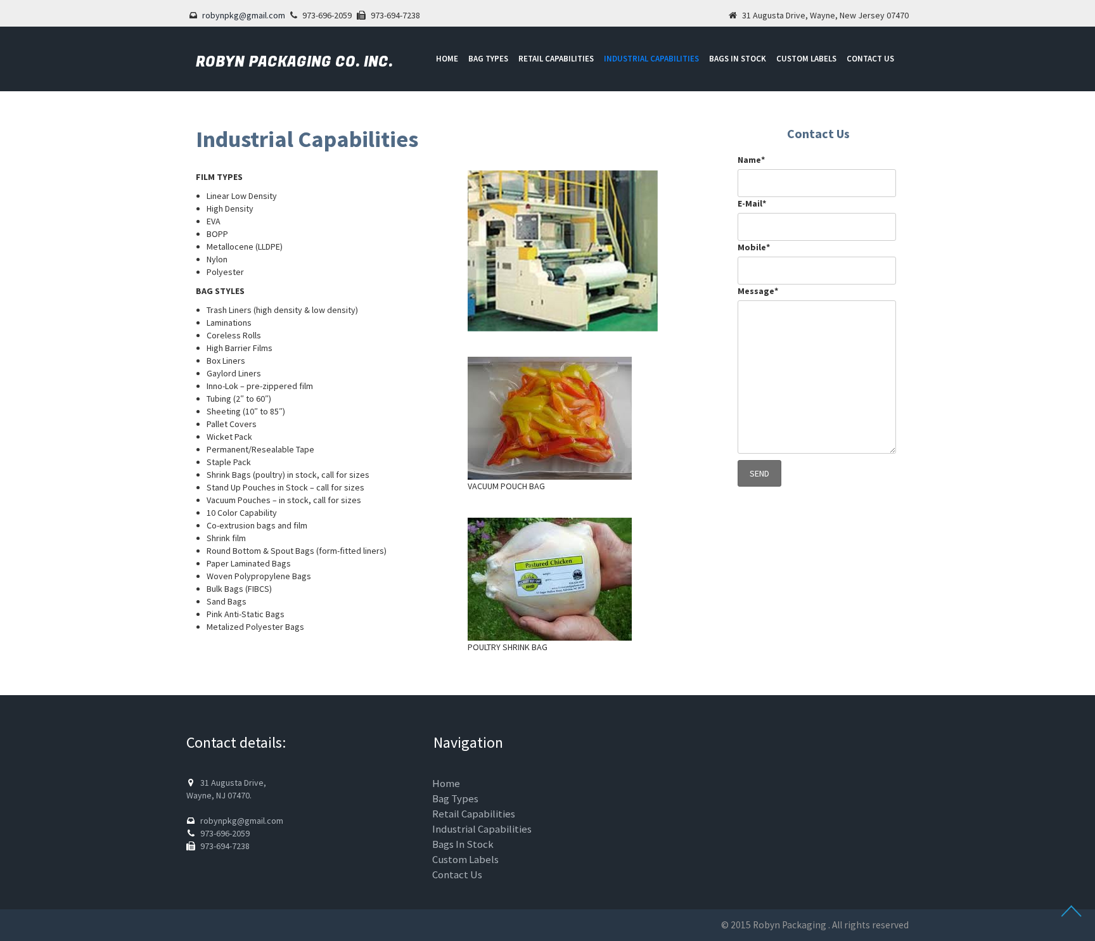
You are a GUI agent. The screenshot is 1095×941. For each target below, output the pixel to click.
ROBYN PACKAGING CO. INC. (294, 62)
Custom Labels (806, 58)
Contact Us (870, 58)
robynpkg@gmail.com (243, 15)
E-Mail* (752, 203)
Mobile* (754, 247)
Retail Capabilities (556, 58)
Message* (758, 291)
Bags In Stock (737, 58)
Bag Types (488, 58)
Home (447, 58)
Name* (751, 159)
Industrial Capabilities (651, 58)
